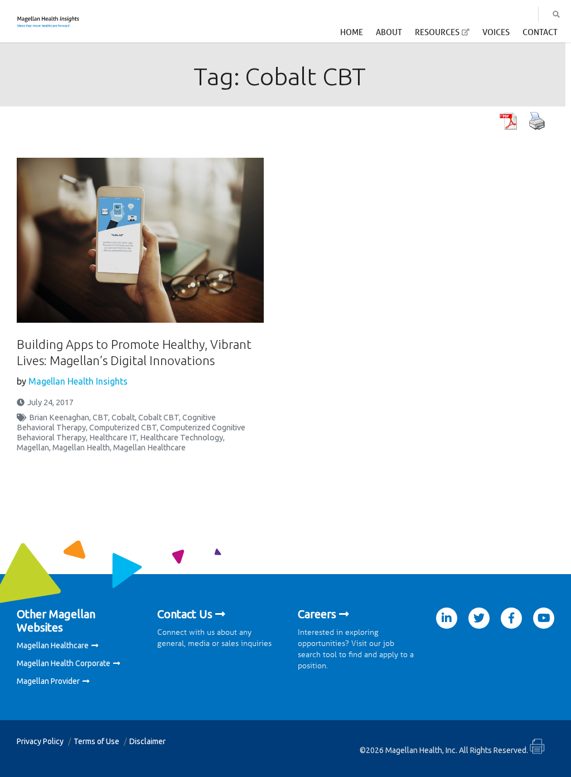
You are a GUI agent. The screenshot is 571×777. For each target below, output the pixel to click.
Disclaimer (147, 741)
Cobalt (123, 417)
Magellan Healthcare (149, 447)
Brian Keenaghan (59, 417)
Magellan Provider (48, 681)
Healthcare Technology (181, 437)
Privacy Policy (40, 741)
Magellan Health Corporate (63, 663)
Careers (317, 614)
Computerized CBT (123, 427)
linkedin (446, 618)
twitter (479, 618)
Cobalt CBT (158, 417)
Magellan (33, 447)
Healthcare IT (113, 437)
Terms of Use (96, 741)
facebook (511, 618)
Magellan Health (81, 447)
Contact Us (184, 614)
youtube (543, 618)
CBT (100, 417)
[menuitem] (351, 35)
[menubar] (449, 35)
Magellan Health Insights (78, 381)
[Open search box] (556, 14)
